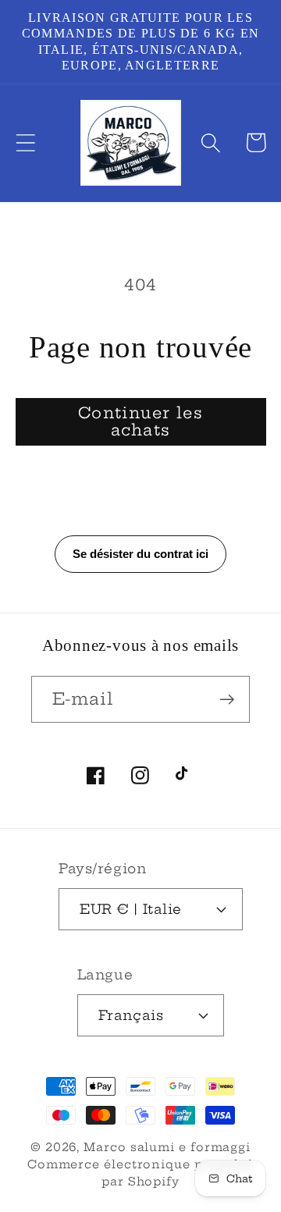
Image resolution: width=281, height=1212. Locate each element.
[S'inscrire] (227, 699)
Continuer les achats (140, 421)
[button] (25, 142)
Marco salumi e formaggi (167, 1147)
